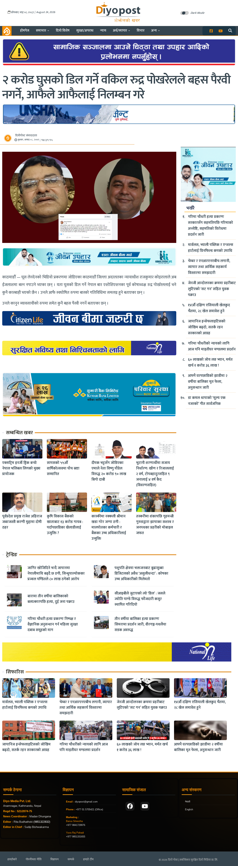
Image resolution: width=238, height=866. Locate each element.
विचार (140, 30)
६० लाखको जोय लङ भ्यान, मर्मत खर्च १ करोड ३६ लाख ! (210, 362)
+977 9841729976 (75, 825)
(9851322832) (41, 821)
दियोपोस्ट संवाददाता (26, 135)
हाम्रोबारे (12, 859)
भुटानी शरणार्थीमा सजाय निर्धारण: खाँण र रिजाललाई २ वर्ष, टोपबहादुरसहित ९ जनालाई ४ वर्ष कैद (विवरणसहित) (155, 474)
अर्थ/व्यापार (120, 30)
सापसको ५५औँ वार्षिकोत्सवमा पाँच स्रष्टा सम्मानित (63, 468)
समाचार (41, 30)
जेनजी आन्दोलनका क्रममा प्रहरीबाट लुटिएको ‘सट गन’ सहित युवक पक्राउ (212, 289)
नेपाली (187, 801)
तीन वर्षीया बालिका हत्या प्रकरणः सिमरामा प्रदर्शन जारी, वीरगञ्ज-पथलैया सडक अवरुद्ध (140, 624)
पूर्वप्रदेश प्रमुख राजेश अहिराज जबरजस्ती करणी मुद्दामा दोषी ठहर (22, 522)
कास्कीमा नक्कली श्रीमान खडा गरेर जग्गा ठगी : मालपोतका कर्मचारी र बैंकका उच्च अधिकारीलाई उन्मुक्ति (108, 527)
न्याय (103, 30)
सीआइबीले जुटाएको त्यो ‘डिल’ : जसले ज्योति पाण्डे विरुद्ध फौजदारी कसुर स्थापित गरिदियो (140, 599)
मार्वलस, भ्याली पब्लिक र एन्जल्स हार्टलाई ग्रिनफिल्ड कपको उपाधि (210, 248)
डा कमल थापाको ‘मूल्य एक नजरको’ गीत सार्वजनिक (207, 401)
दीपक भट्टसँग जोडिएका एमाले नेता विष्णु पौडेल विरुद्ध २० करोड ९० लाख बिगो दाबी (108, 471)
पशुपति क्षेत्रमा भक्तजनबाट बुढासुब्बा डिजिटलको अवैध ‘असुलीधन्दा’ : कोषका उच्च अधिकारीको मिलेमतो (141, 573)
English (189, 809)
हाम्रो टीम (88, 859)
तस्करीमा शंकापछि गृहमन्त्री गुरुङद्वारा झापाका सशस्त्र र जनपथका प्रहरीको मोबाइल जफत (155, 524)
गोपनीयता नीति (33, 859)
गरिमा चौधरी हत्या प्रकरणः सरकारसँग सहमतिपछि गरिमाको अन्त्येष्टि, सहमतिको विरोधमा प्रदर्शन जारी (210, 226)
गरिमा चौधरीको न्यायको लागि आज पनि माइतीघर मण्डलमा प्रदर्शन (212, 346)
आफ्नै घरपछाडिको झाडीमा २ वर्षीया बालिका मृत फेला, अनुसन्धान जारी (207, 382)
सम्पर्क (70, 859)
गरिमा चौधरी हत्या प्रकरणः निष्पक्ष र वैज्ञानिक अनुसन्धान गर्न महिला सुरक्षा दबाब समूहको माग (53, 624)
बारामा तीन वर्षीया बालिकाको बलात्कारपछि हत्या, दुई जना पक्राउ (51, 599)
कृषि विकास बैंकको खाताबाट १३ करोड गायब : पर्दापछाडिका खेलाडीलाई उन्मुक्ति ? (65, 524)
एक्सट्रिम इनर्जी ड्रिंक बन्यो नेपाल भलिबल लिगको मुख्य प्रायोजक (21, 468)
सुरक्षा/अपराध (84, 30)
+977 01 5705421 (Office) (89, 809)
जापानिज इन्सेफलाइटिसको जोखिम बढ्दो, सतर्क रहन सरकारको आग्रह (206, 327)
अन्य (154, 30)
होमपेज (24, 30)
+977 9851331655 (75, 836)
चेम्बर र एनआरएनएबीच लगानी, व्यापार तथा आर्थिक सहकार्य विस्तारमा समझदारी (209, 267)
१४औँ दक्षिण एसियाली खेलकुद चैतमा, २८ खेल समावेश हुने (209, 308)
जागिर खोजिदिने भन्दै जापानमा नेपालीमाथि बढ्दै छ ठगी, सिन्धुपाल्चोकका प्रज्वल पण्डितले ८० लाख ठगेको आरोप (56, 573)
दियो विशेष (63, 30)
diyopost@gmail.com (86, 801)
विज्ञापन (54, 859)
